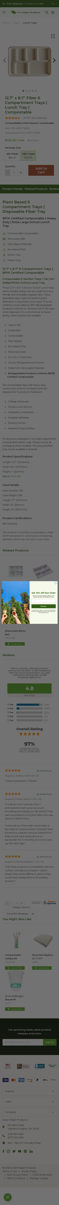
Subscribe (43, 606)
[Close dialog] (55, 583)
